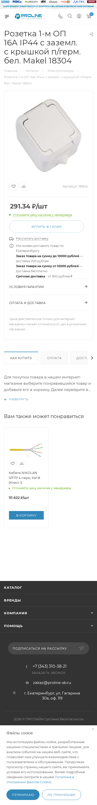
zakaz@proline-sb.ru (52, 682)
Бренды (12, 600)
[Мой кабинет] (79, 16)
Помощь (13, 626)
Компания (15, 613)
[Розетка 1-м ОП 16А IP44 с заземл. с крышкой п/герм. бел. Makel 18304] (48, 135)
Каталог (13, 587)
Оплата (54, 358)
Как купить (21, 358)
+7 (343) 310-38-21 (50, 666)
